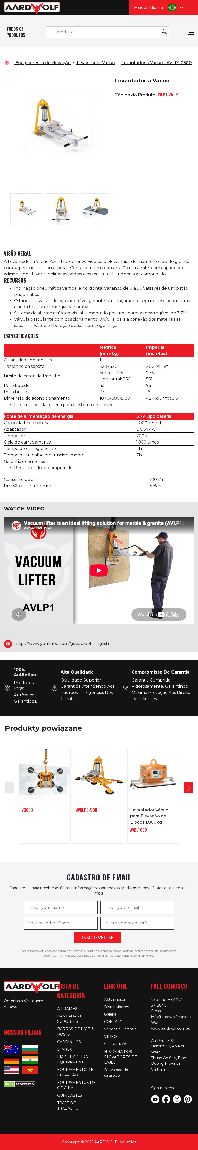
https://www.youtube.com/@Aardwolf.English (61, 643)
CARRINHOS (69, 1042)
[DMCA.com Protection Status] (19, 1083)
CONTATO (113, 1021)
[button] (188, 787)
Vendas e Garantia (120, 1029)
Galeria (110, 1014)
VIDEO (110, 1036)
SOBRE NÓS (115, 1044)
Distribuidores (116, 1006)
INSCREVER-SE (98, 937)
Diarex (64, 1049)
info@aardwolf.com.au (171, 1017)
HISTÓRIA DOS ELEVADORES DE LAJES (120, 1057)
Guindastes (69, 1095)
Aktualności (114, 999)
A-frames (67, 1008)
